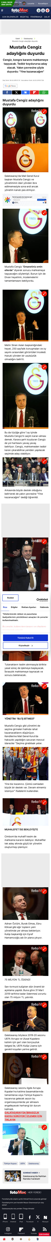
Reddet (10, 598)
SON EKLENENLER (10, 17)
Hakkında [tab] (44, 607)
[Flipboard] (34, 92)
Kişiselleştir (24, 645)
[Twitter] (16, 92)
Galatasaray (28, 39)
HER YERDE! (34, 1192)
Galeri (18, 39)
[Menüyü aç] (2, 10)
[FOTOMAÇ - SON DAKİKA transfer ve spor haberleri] (19, 10)
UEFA (22, 1163)
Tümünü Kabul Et (25, 638)
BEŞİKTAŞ (24, 17)
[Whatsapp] (43, 92)
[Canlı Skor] (43, 10)
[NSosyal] (25, 92)
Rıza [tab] (5, 607)
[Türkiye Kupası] (47, 10)
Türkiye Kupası (10, 1163)
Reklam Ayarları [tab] (29, 607)
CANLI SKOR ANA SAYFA (6, 3)
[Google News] (10, 86)
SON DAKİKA (44, 1234)
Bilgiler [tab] (14, 607)
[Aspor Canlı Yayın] (39, 10)
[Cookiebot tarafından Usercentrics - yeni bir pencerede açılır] (36, 600)
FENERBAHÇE (36, 17)
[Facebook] (7, 92)
